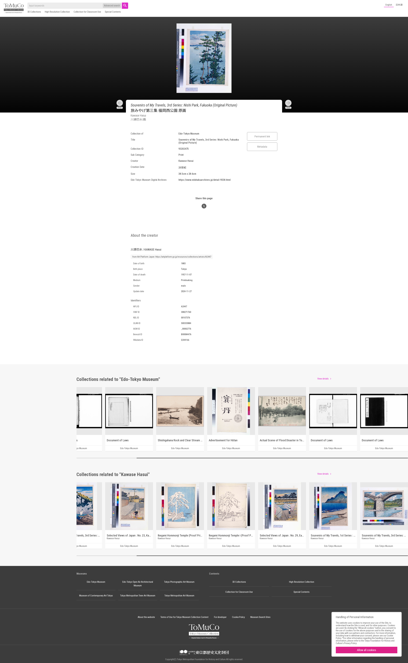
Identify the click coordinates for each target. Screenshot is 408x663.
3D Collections (34, 11)
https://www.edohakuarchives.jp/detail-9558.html (204, 179)
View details (323, 378)
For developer (220, 617)
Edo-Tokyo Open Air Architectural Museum (137, 583)
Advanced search (112, 5)
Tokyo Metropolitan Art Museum (179, 595)
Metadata (262, 146)
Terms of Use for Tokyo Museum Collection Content (184, 617)
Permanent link (262, 136)
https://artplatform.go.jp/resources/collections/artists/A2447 (183, 256)
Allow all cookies (366, 650)
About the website (146, 617)
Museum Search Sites (260, 617)
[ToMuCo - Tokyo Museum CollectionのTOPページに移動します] (14, 9)
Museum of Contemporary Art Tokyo (96, 595)
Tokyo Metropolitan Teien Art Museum (137, 595)
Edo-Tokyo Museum (96, 581)
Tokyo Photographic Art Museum (179, 581)
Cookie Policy (238, 617)
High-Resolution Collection (57, 11)
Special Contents (113, 11)
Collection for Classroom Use (87, 11)
